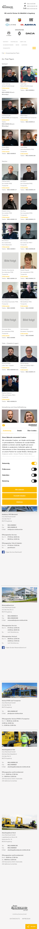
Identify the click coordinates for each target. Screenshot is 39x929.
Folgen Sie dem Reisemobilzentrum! (16, 647)
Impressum (26, 918)
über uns (23, 41)
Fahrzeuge (14, 41)
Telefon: (4, 90)
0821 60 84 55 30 (32, 6)
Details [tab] (19, 430)
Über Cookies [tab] (32, 430)
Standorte (6, 48)
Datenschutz (15, 918)
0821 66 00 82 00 (32, 8)
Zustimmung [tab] (7, 430)
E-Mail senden (5, 88)
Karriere (24, 45)
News (17, 45)
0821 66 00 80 (31, 3)
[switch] (34, 469)
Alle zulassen (19, 489)
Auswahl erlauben (19, 496)
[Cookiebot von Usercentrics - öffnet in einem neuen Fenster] (28, 425)
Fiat (3, 53)
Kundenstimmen (8, 45)
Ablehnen (19, 502)
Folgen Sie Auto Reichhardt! (14, 552)
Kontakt (5, 41)
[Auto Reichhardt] (12, 7)
